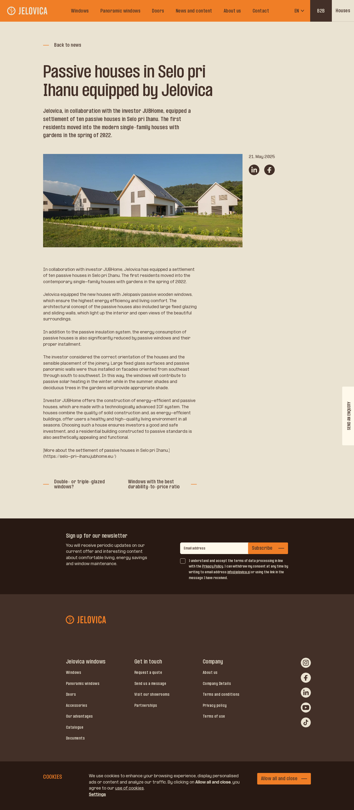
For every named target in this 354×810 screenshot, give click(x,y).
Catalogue (75, 727)
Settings (97, 794)
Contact (261, 10)
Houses (343, 10)
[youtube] (306, 707)
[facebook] (306, 678)
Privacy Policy (212, 566)
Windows (80, 10)
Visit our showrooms (152, 694)
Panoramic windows (120, 10)
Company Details (217, 683)
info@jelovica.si (238, 572)
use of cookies (129, 788)
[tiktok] (306, 722)
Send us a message (150, 683)
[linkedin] (306, 693)
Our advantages (79, 716)
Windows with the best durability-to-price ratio (154, 484)
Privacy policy (215, 705)
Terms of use (214, 716)
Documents (75, 738)
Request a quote (148, 672)
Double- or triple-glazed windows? (79, 484)
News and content (194, 10)
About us (232, 10)
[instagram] (306, 663)
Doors (158, 10)
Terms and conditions (221, 694)
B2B (321, 10)
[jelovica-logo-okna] (28, 11)
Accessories (76, 705)
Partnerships (145, 705)
